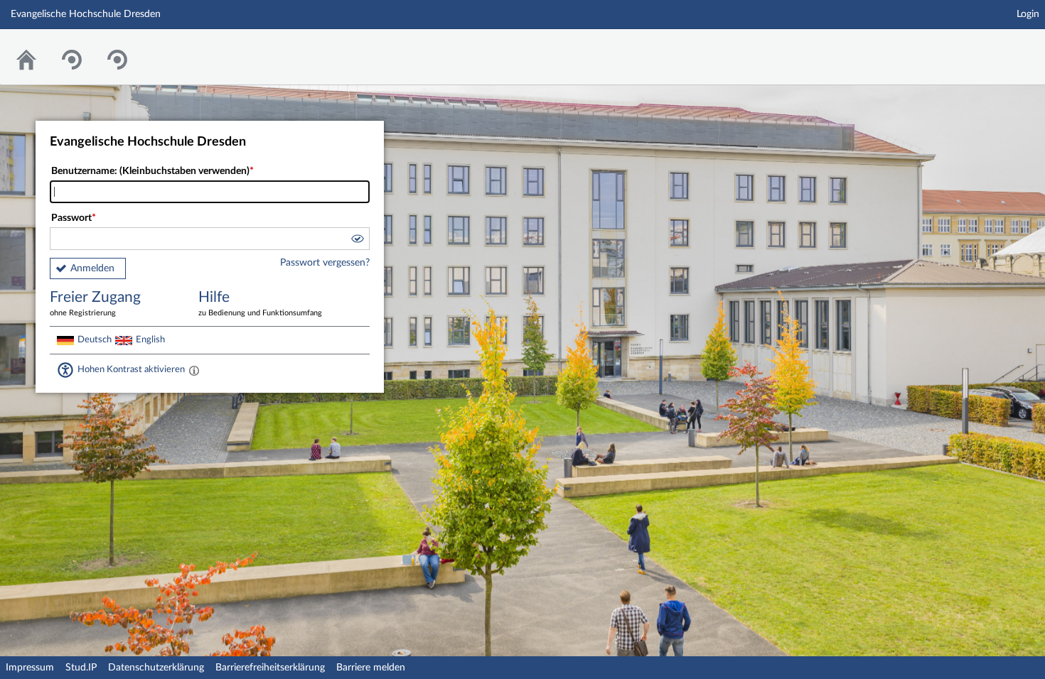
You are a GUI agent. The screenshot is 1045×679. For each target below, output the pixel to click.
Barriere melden (370, 668)
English (150, 339)
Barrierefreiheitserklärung (270, 668)
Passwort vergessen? (325, 263)
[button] (357, 241)
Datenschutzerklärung (156, 668)
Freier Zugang (95, 303)
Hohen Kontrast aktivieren (131, 369)
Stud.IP (81, 668)
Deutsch (94, 339)
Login (1028, 14)
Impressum (30, 668)
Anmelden (92, 268)
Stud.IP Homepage (990, 48)
